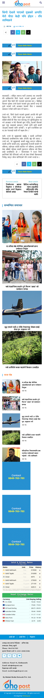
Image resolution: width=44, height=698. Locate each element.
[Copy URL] (28, 32)
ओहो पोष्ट (8, 26)
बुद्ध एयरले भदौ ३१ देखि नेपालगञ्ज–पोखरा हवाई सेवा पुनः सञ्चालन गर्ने (22, 328)
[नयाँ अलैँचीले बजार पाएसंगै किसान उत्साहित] (22, 347)
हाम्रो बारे (12, 637)
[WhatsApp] (23, 32)
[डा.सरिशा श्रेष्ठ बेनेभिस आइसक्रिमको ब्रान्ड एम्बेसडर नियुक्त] (22, 226)
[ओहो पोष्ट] (4, 27)
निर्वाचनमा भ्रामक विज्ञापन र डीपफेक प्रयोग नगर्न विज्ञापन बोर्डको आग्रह (13, 188)
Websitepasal (26, 696)
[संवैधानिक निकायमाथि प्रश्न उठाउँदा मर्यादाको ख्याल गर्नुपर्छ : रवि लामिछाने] (11, 454)
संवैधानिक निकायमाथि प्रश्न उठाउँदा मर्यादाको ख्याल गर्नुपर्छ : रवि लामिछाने (31, 453)
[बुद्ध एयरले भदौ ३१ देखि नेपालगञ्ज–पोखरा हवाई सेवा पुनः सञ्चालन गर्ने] (22, 307)
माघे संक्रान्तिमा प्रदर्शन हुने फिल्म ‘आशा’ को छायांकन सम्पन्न (22, 288)
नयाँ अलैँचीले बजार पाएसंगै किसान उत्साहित (22, 368)
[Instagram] (9, 656)
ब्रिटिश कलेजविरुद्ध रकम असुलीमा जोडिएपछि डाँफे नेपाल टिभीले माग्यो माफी (31, 189)
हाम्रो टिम (22, 637)
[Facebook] (12, 32)
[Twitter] (18, 32)
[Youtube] (19, 656)
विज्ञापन (32, 637)
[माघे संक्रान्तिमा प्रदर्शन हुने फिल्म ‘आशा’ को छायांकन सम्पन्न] (22, 267)
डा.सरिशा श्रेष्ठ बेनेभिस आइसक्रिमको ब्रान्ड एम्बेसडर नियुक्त (22, 248)
